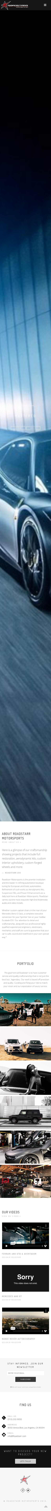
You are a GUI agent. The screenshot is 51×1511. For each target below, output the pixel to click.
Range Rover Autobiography (18, 1339)
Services (33, 428)
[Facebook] (22, 1490)
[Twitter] (28, 1490)
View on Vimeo (11, 1216)
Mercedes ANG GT (12, 1296)
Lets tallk (25, 1461)
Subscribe (25, 1379)
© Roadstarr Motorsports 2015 (25, 1501)
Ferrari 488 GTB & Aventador (19, 1254)
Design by (6, 1257)
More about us (11, 842)
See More (18, 428)
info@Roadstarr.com (17, 1436)
